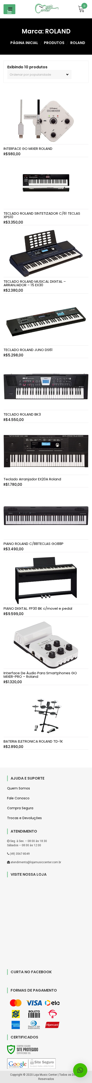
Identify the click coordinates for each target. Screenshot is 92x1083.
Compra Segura (20, 808)
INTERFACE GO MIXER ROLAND (28, 148)
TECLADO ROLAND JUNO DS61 (28, 349)
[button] (80, 1070)
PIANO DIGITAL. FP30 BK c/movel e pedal (38, 608)
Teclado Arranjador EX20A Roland (32, 479)
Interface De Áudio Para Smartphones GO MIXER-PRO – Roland (40, 674)
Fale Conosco (18, 798)
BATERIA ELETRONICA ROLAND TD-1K (33, 741)
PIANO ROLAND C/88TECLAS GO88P (33, 543)
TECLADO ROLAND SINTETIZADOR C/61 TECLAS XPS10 (42, 215)
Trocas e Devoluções (24, 818)
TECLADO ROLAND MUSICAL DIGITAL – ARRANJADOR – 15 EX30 (35, 283)
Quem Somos (18, 788)
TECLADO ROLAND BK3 (22, 414)
